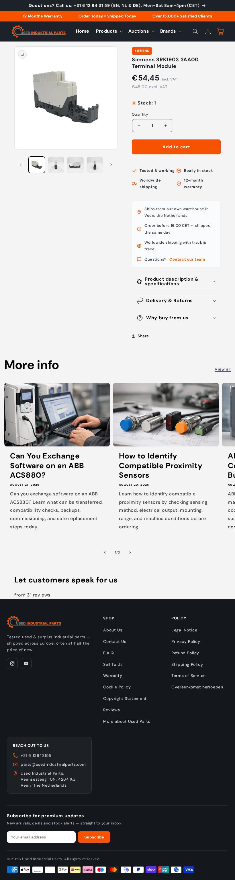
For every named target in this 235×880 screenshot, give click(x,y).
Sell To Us (112, 664)
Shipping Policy (187, 664)
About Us (112, 630)
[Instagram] (12, 663)
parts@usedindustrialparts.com (53, 764)
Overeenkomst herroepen (197, 687)
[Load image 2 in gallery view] (56, 165)
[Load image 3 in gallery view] (75, 165)
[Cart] (220, 31)
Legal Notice (184, 630)
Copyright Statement (124, 698)
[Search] (195, 31)
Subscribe (94, 837)
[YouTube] (26, 663)
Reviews (111, 709)
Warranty (112, 675)
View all (223, 369)
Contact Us (114, 641)
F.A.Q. (109, 652)
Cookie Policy (117, 687)
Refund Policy (185, 652)
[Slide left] (20, 164)
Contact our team (187, 259)
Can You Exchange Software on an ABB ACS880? (47, 465)
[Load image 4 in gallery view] (95, 165)
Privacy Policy (185, 641)
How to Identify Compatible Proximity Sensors (160, 465)
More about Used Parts (126, 721)
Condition (141, 97)
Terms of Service (188, 675)
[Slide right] (111, 164)
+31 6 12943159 (36, 755)
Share (143, 335)
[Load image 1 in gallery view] (36, 165)
